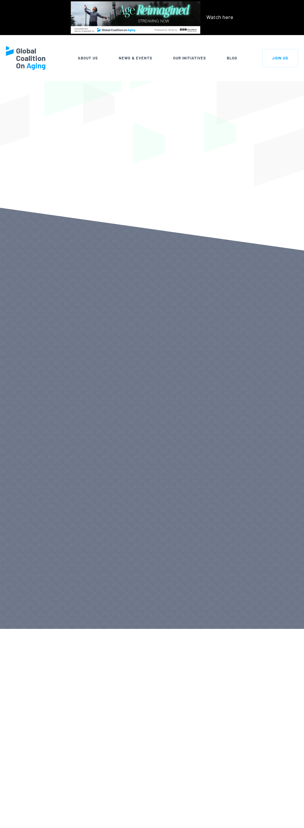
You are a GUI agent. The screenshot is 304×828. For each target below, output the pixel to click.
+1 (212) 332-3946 (55, 816)
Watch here (219, 17)
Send (284, 814)
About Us (88, 58)
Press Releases (28, 611)
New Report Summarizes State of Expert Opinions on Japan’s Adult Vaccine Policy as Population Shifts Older (245, 382)
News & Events (135, 58)
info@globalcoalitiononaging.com (74, 824)
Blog (232, 58)
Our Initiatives (189, 58)
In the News (119, 611)
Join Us (280, 58)
